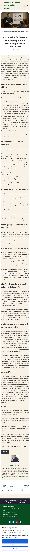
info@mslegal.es (10, 512)
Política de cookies (13, 537)
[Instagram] (16, 522)
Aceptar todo (15, 541)
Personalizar (15, 545)
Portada (3, 31)
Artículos (8, 31)
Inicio (5, 500)
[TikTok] (20, 522)
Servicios (23, 500)
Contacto (4, 451)
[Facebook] (9, 522)
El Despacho (14, 500)
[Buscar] (27, 5)
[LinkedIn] (13, 522)
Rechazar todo (15, 548)
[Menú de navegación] (24, 5)
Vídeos (15, 502)
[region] (15, 538)
